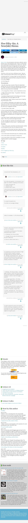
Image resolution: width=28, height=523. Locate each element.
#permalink (20, 176)
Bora (3, 142)
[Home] (8, 34)
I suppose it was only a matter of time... (9, 420)
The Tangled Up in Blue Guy (8, 150)
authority (4, 39)
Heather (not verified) (11, 244)
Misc (6, 156)
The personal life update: (6, 427)
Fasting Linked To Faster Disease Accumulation (12, 391)
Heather (3, 146)
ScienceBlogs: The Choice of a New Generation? (12, 447)
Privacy (21, 511)
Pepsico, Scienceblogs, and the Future (9, 437)
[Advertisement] (14, 16)
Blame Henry (3, 62)
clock (10, 176)
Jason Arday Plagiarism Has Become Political (11, 403)
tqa (7, 57)
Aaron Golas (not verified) (10, 220)
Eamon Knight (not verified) (10, 264)
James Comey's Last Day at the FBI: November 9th (12, 468)
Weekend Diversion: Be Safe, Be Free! (9, 493)
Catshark (4, 152)
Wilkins (3, 148)
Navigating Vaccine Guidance (8, 389)
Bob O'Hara (4, 144)
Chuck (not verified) (12, 315)
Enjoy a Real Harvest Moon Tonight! (9, 480)
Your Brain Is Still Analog (7, 393)
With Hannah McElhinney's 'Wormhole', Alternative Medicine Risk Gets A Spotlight (13, 395)
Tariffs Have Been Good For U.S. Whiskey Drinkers (13, 390)
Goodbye (3, 410)
